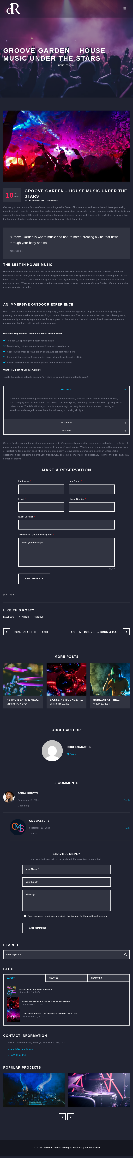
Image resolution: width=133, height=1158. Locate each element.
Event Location (26, 516)
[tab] (24, 978)
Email (21, 499)
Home (61, 65)
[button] (128, 8)
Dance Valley (99, 1083)
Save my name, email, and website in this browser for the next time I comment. (68, 916)
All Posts (71, 754)
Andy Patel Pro (92, 1147)
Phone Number (77, 499)
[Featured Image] (23, 679)
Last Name (75, 481)
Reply (127, 800)
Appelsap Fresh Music (34, 1083)
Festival (70, 65)
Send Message (34, 578)
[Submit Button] (125, 954)
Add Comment (37, 928)
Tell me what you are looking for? (36, 534)
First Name (24, 481)
